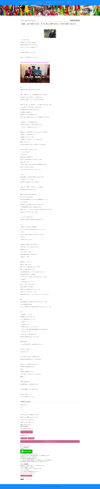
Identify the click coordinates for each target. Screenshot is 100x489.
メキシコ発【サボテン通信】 (75, 20)
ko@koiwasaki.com (27, 424)
